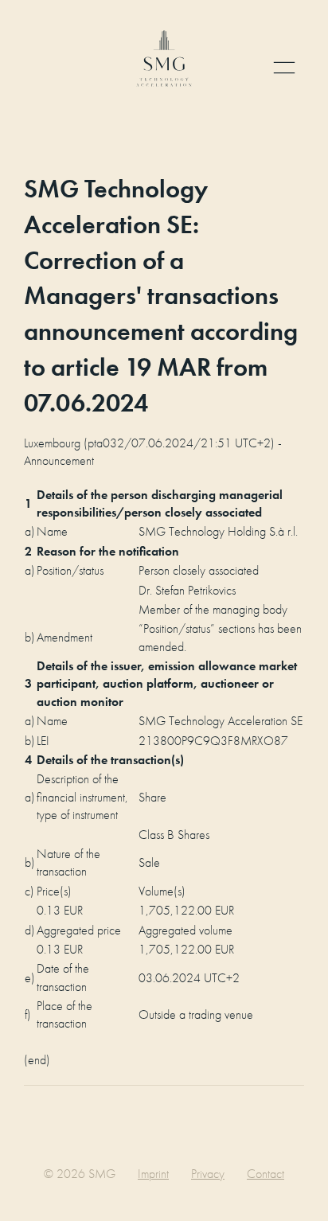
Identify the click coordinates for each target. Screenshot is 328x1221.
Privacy (208, 1173)
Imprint (153, 1173)
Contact (265, 1173)
